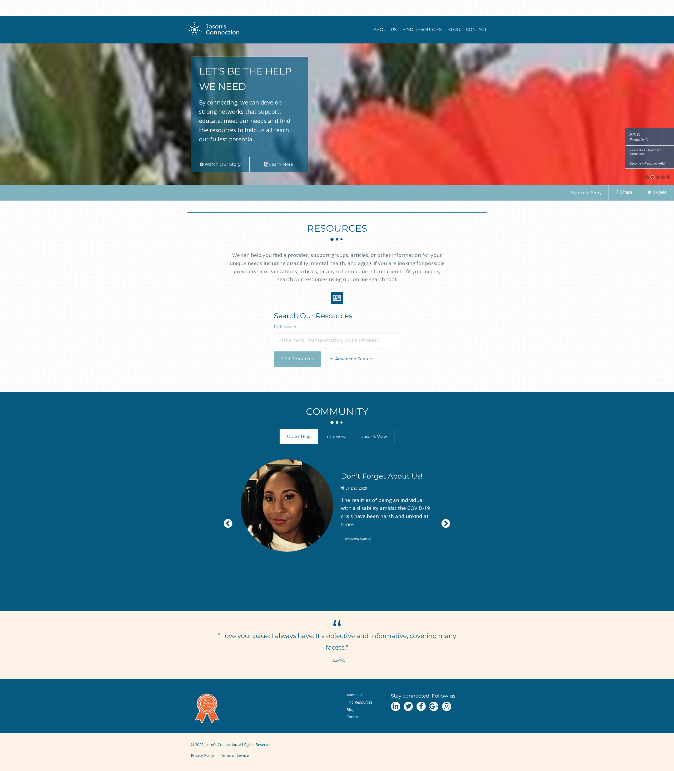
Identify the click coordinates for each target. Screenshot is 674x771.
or (351, 358)
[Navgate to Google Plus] (433, 706)
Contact (476, 29)
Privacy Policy (202, 755)
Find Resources (422, 29)
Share (625, 192)
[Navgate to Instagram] (446, 706)
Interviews (336, 436)
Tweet (659, 192)
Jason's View (374, 436)
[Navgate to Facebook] (421, 706)
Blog (454, 29)
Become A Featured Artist (647, 163)
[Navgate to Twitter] (408, 706)
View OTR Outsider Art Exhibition (645, 152)
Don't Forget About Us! (382, 476)
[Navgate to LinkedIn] (395, 706)
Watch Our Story (222, 164)
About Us (385, 29)
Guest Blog (299, 436)
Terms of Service (234, 755)
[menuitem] (385, 29)
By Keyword (285, 327)
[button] (647, 177)
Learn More (280, 164)
